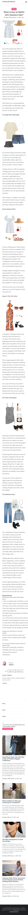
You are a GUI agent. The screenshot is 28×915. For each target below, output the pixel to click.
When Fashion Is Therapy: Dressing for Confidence (11, 801)
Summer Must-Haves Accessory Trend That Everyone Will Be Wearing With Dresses (13, 879)
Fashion (14, 9)
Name (4, 703)
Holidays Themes (14, 911)
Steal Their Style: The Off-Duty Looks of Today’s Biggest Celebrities (13, 758)
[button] (26, 2)
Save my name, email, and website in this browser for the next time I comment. (14, 725)
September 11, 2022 (15, 17)
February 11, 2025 (13, 856)
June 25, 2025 (12, 817)
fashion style (19, 671)
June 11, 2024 (12, 896)
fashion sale (11, 671)
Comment (4, 683)
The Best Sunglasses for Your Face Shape (12, 840)
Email (4, 710)
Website (4, 716)
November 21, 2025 (14, 778)
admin (7, 17)
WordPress (16, 910)
